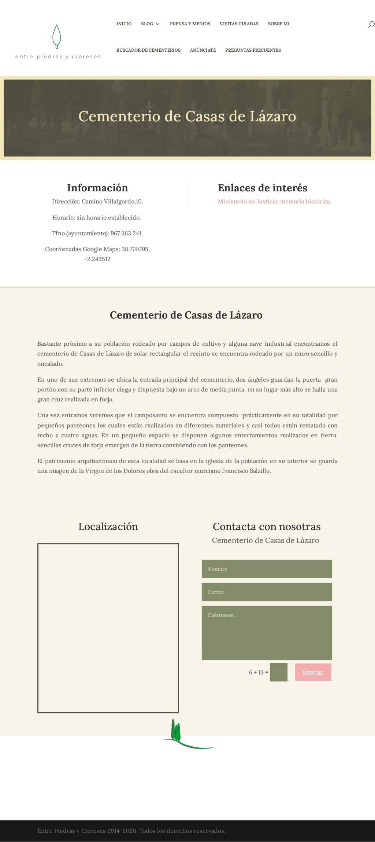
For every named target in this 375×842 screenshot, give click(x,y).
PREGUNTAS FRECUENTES (253, 50)
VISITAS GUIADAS (239, 23)
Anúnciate (203, 50)
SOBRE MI (279, 23)
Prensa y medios (190, 23)
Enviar (313, 672)
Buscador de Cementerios (148, 50)
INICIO (123, 23)
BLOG (147, 23)
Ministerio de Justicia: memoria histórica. (275, 201)
